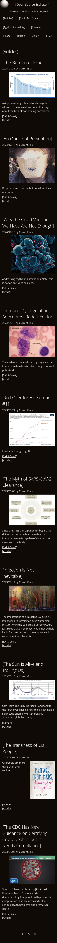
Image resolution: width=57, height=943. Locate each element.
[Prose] (7, 36)
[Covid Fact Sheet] (29, 18)
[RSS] (49, 36)
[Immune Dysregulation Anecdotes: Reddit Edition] (28, 314)
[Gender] (7, 804)
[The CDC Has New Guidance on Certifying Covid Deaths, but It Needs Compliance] (24, 836)
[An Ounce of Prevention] (27, 139)
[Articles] (8, 18)
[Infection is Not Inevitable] (18, 573)
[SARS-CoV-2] (9, 116)
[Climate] (7, 722)
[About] (36, 36)
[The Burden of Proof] (23, 62)
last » (35, 934)
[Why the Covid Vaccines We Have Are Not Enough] (28, 223)
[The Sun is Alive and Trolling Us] (22, 667)
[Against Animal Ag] (14, 27)
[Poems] (36, 27)
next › (29, 934)
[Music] (21, 36)
